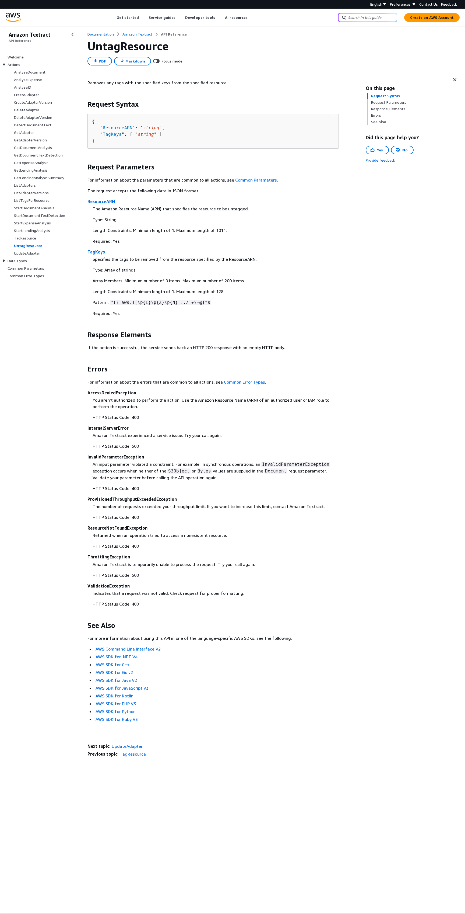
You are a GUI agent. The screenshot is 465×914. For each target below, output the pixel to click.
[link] (174, 34)
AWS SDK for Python (116, 711)
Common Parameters (256, 180)
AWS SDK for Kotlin (114, 695)
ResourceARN (117, 127)
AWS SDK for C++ (112, 664)
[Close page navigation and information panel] (455, 79)
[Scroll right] (251, 17)
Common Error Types (244, 382)
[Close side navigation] (72, 34)
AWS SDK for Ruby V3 (117, 719)
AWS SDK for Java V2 (116, 680)
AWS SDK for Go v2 (114, 672)
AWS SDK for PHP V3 (116, 703)
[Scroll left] (112, 17)
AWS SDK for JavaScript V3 (122, 688)
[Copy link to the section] (83, 104)
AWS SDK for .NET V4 (117, 656)
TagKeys (112, 134)
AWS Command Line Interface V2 (128, 649)
